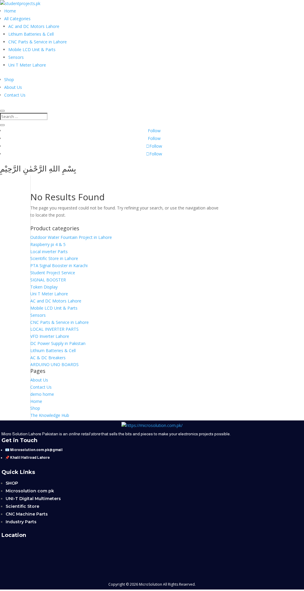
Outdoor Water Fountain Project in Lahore (71, 237)
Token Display (44, 287)
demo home (42, 394)
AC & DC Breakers (48, 357)
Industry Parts (21, 521)
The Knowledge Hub (49, 415)
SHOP (12, 483)
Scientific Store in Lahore (54, 258)
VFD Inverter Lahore (49, 336)
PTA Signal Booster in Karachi (59, 265)
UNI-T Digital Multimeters (33, 498)
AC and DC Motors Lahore (33, 26)
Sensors (16, 57)
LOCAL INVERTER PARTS (54, 329)
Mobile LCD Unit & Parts (32, 49)
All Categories (17, 18)
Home (10, 11)
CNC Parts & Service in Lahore (37, 42)
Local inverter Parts (49, 251)
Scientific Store (22, 506)
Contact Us (15, 95)
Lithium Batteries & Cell (31, 34)
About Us (13, 87)
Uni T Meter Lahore (27, 65)
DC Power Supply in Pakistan (58, 343)
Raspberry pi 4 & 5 (48, 244)
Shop (9, 79)
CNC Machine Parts (27, 514)
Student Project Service (52, 272)
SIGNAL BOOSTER (48, 280)
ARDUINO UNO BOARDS (54, 364)
